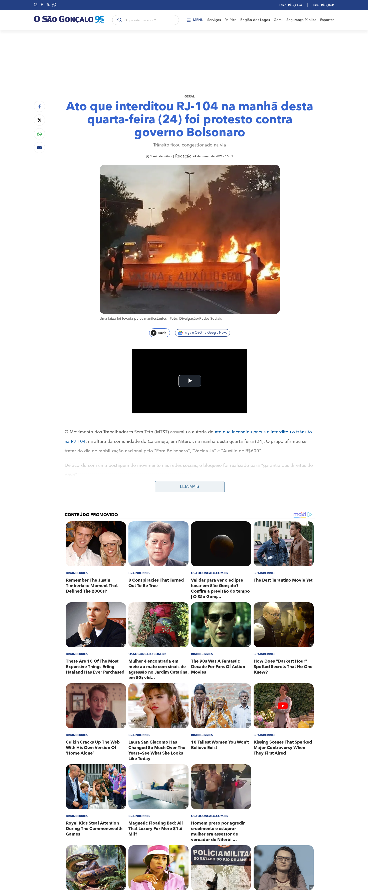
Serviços (214, 20)
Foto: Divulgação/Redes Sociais (196, 318)
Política (231, 20)
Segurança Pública (301, 20)
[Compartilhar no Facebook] (39, 106)
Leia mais (189, 486)
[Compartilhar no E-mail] (39, 147)
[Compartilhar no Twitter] (39, 120)
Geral (278, 20)
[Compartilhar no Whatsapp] (39, 133)
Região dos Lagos (255, 20)
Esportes (327, 20)
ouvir (162, 333)
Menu (198, 20)
